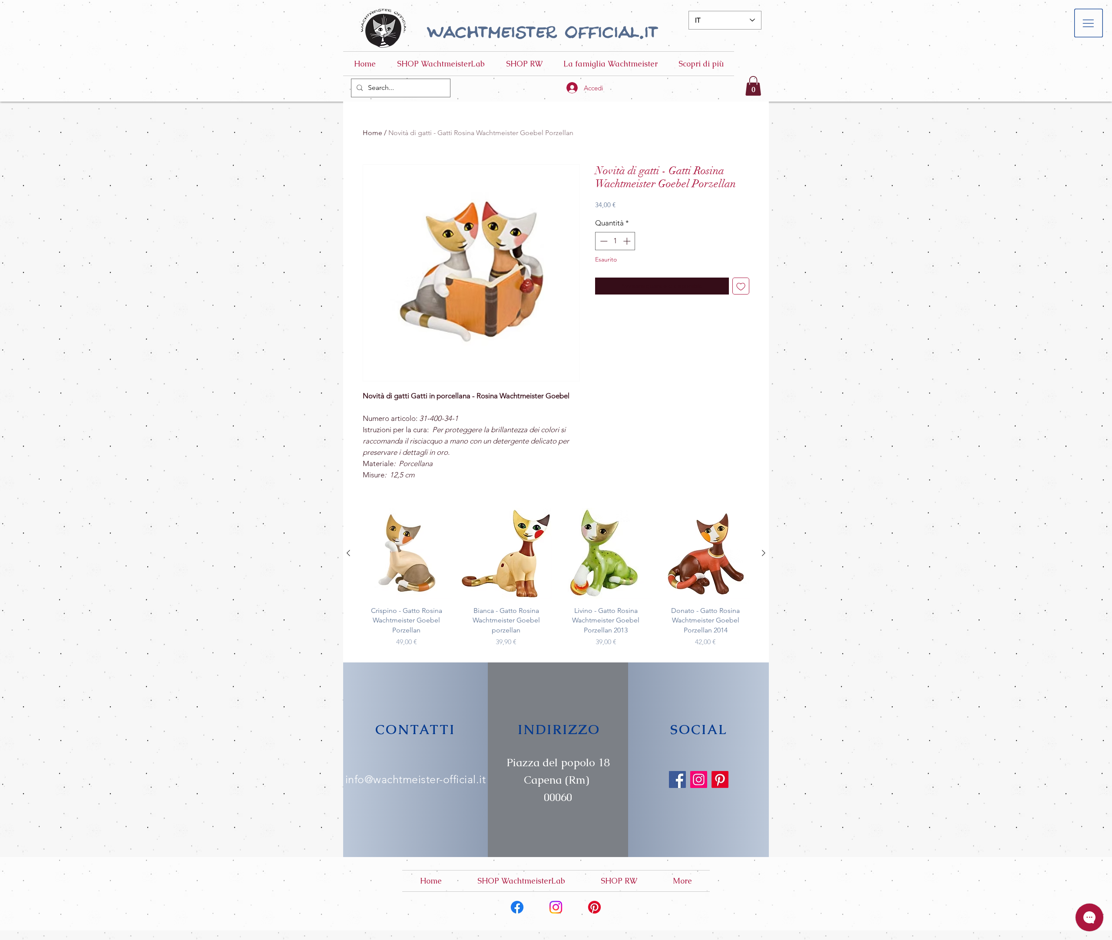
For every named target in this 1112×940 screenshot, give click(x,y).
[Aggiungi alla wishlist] (740, 286)
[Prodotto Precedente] (348, 553)
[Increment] (627, 241)
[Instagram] (698, 779)
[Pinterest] (720, 779)
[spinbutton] (615, 241)
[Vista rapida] (406, 553)
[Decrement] (602, 241)
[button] (1088, 23)
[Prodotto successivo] (763, 553)
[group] (556, 577)
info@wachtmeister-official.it (415, 779)
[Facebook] (677, 779)
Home (372, 133)
